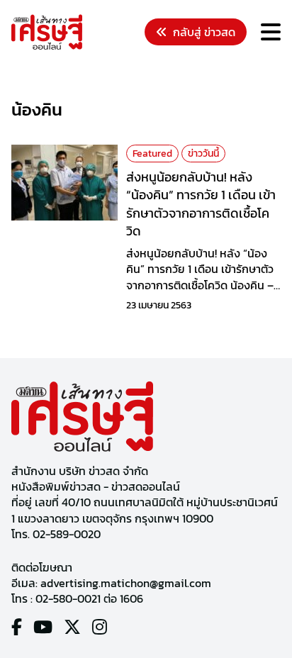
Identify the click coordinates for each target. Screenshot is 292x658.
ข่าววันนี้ (203, 153)
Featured (152, 153)
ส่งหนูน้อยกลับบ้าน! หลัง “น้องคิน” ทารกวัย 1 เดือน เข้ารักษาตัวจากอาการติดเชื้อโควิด (201, 203)
